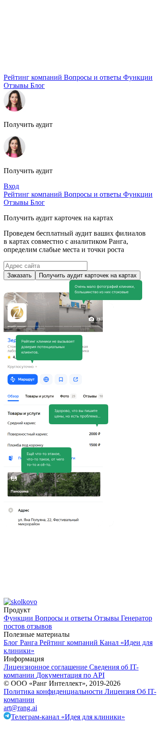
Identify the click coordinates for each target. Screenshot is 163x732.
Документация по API (70, 675)
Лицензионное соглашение (46, 667)
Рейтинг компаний (34, 77)
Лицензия (121, 691)
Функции (138, 77)
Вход (11, 186)
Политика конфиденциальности (54, 691)
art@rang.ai (20, 708)
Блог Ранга (21, 642)
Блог (37, 85)
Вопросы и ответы (93, 77)
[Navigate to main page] (71, 69)
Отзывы (17, 85)
